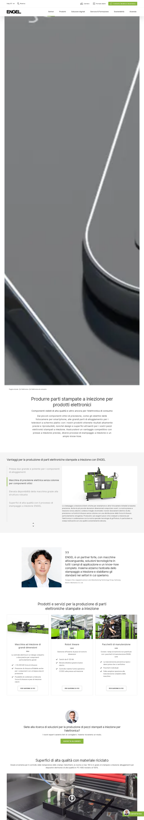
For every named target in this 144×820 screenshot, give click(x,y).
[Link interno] (27, 627)
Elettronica (24, 389)
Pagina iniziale (13, 389)
